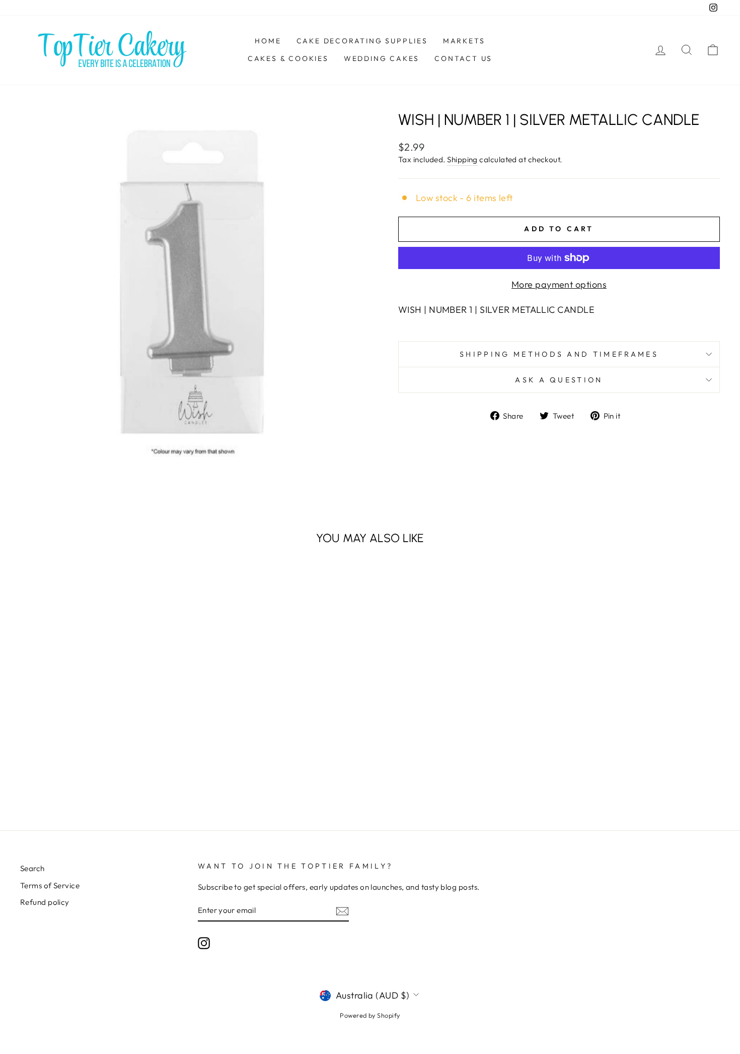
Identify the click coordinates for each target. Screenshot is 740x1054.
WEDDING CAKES (381, 58)
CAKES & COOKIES (288, 58)
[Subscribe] (342, 910)
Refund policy (44, 902)
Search (32, 868)
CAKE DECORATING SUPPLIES (362, 40)
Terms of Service (50, 885)
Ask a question (559, 379)
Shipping (462, 159)
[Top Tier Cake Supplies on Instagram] (204, 943)
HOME (268, 40)
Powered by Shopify (370, 1015)
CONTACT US (463, 58)
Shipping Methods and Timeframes (559, 354)
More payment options (559, 284)
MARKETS (464, 40)
